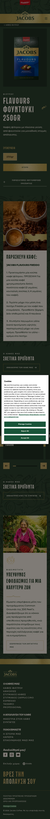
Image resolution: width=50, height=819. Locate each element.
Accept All (25, 438)
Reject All (25, 431)
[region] (25, 409)
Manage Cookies (25, 424)
